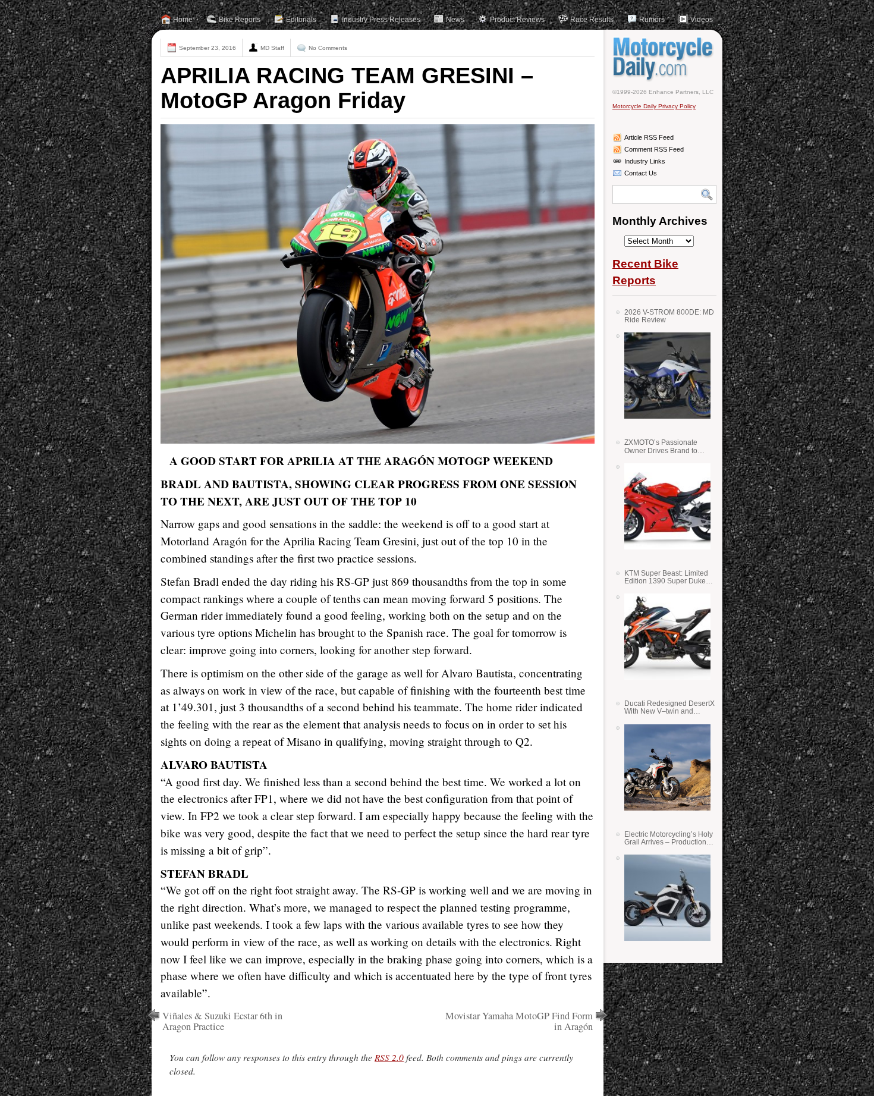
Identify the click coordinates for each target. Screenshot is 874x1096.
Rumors (652, 19)
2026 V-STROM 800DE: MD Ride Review (669, 316)
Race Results (592, 19)
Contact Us (640, 173)
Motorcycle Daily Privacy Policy (654, 106)
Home (183, 19)
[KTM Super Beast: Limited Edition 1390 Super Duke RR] (662, 636)
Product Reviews (517, 19)
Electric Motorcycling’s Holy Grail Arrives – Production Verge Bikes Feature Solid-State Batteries (668, 838)
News (455, 19)
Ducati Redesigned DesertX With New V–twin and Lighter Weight (669, 707)
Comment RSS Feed (654, 149)
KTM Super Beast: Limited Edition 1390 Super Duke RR (666, 577)
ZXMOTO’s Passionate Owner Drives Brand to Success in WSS (660, 446)
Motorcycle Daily (664, 59)
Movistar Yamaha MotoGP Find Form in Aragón (519, 1021)
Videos (701, 19)
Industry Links (644, 161)
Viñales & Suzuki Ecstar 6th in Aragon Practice (222, 1021)
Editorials (301, 19)
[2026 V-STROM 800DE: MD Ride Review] (662, 375)
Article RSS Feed (649, 137)
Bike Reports (239, 19)
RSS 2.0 (389, 1057)
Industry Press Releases (381, 19)
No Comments (328, 48)
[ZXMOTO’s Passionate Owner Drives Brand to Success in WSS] (662, 506)
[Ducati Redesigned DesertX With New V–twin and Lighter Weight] (662, 767)
